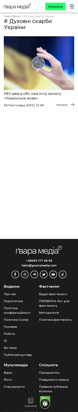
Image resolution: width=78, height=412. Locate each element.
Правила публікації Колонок (53, 389)
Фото (8, 379)
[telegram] (34, 274)
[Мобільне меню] (71, 6)
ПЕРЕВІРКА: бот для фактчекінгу (54, 303)
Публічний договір (18, 354)
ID (5, 340)
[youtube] (53, 274)
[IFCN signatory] (45, 403)
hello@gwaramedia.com (39, 265)
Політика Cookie (16, 319)
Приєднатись (49, 372)
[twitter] (44, 274)
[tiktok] (62, 274)
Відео (8, 372)
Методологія (49, 312)
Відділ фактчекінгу (53, 293)
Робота (9, 333)
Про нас (10, 293)
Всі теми (10, 347)
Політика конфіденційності (17, 310)
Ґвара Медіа (12, 16)
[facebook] (15, 274)
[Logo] (17, 6)
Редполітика (13, 301)
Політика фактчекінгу (55, 319)
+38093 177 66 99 (39, 260)
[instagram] (25, 274)
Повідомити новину (54, 379)
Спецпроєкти (14, 386)
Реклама (10, 326)
